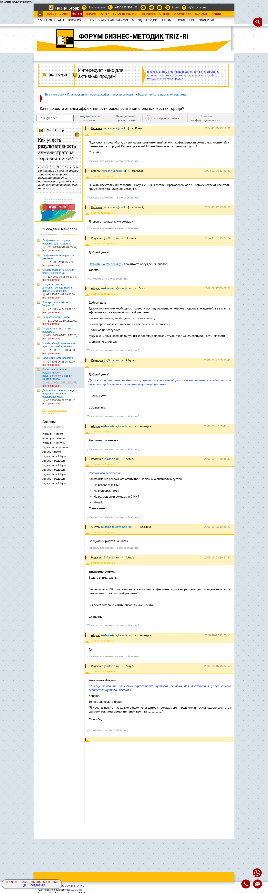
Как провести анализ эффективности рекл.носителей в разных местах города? (57, 374)
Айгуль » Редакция (54, 460)
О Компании (182, 14)
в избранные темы (166, 118)
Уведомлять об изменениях (89, 118)
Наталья (96, 128)
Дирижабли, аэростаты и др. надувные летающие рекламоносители (59, 393)
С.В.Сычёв (76, 889)
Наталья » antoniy (53, 442)
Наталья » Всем (52, 433)
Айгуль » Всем (51, 451)
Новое (51, 14)
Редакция (97, 238)
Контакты (201, 14)
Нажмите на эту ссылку (105, 264)
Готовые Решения (125, 14)
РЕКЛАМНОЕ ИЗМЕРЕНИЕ (177, 20)
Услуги (104, 14)
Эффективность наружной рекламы (162, 94)
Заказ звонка (96, 7)
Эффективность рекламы (57, 357)
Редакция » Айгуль (54, 456)
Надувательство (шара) (56, 317)
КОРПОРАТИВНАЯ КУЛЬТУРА (109, 20)
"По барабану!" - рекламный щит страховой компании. (59, 345)
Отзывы (164, 14)
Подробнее (37, 886)
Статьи (64, 14)
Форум (77, 14)
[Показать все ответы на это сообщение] (113, 160)
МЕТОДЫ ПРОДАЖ (144, 20)
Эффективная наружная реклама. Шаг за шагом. (56, 242)
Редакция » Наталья (55, 447)
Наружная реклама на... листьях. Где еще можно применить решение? (57, 287)
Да (24, 886)
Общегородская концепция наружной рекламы (58, 271)
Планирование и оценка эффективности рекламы (100, 94)
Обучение (149, 14)
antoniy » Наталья (53, 438)
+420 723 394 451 (126, 7)
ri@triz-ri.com (197, 7)
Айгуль (95, 288)
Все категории (54, 94)
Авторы (91, 14)
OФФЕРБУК (206, 20)
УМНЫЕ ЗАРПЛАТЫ (51, 20)
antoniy (95, 170)
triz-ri (175, 7)
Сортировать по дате (68, 234)
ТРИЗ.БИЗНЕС (76, 20)
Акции (216, 14)
